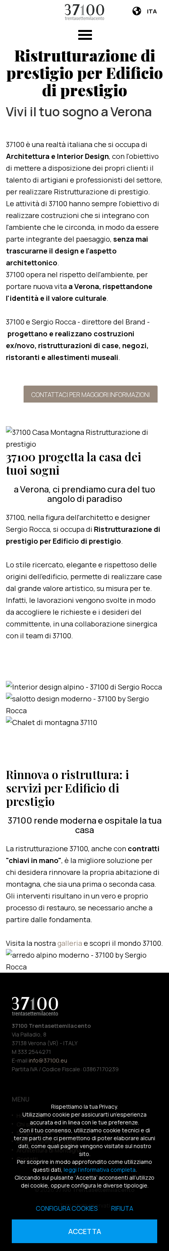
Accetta (84, 1231)
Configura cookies (67, 1208)
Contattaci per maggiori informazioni (90, 394)
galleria (70, 943)
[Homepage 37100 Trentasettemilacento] (84, 12)
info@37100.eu (48, 1060)
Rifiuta (122, 1208)
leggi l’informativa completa (100, 1169)
